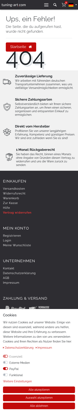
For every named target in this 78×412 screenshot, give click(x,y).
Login (7, 240)
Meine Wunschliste (17, 245)
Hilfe (6, 207)
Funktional (16, 375)
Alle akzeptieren (39, 389)
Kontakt (8, 268)
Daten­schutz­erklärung (19, 273)
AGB (6, 278)
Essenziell (15, 356)
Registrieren (12, 235)
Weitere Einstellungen (17, 381)
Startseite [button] (18, 47)
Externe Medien (19, 362)
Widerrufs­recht (14, 193)
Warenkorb (11, 198)
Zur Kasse (10, 203)
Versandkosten (14, 188)
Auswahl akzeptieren (39, 397)
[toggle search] (55, 5)
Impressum (11, 282)
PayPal (14, 369)
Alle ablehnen (39, 405)
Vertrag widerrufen (17, 212)
